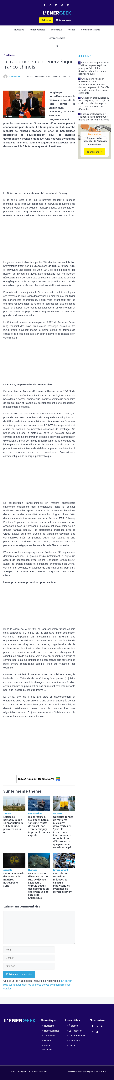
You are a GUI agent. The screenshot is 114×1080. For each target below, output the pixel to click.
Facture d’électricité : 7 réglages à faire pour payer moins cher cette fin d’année (93, 116)
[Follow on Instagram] (62, 4)
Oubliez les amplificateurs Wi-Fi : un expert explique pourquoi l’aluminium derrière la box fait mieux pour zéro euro (93, 68)
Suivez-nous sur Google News (36, 779)
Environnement (57, 37)
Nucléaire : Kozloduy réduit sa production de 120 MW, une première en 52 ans (13, 824)
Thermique (56, 29)
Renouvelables (37, 29)
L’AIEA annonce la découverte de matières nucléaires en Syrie (13, 879)
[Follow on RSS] (68, 4)
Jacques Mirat (15, 76)
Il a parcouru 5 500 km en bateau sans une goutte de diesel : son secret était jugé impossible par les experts (39, 826)
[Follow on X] (50, 4)
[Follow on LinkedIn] (56, 4)
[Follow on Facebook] (44, 4)
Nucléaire (19, 29)
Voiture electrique (90, 29)
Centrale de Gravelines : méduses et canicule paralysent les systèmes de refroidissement (62, 882)
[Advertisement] (39, 170)
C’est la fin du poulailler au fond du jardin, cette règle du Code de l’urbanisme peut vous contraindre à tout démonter (94, 103)
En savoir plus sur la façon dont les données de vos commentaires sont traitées (37, 984)
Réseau (71, 29)
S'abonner (46, 20)
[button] (57, 46)
